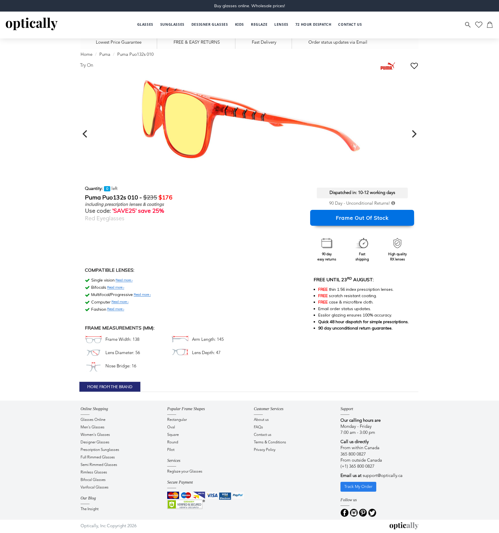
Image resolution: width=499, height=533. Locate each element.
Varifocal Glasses (95, 487)
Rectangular (177, 420)
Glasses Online (93, 420)
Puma (104, 55)
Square (173, 435)
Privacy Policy (264, 450)
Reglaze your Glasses (184, 471)
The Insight (89, 509)
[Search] (468, 24)
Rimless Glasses (94, 472)
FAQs (258, 427)
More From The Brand (110, 386)
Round (172, 442)
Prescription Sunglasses (100, 450)
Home (86, 55)
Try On (86, 65)
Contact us (262, 435)
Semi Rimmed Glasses (99, 465)
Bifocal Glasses (93, 480)
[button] (239, 25)
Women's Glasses (95, 435)
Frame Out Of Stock (362, 217)
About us (261, 420)
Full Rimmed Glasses (98, 457)
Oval (171, 427)
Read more (124, 280)
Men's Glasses (93, 427)
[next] (413, 133)
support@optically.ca (383, 476)
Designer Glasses (95, 442)
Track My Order (358, 487)
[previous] (85, 133)
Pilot (170, 450)
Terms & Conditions (270, 442)
